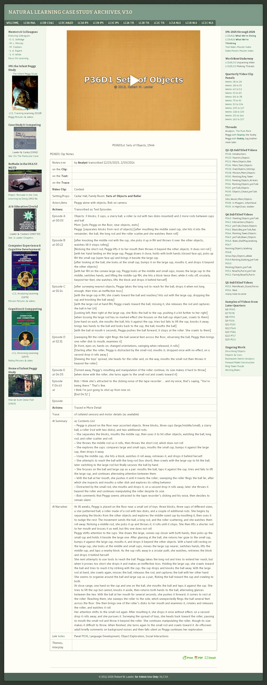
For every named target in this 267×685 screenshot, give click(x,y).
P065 (232, 309)
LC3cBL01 (230, 62)
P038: (228, 202)
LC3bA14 (240, 35)
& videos (28, 116)
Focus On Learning (18, 58)
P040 (228, 218)
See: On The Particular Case (23, 156)
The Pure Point (243, 130)
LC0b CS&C (47, 22)
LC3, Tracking (16, 113)
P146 (233, 328)
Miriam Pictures (16, 300)
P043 (228, 229)
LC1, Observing (20, 353)
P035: (228, 187)
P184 (233, 331)
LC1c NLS (207, 22)
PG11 (233, 339)
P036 (85, 636)
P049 (228, 259)
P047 (228, 244)
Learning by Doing (18, 198)
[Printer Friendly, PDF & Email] (199, 657)
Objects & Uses (233, 354)
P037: (228, 195)
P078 (232, 313)
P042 (228, 225)
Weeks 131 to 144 (234, 115)
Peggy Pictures (16, 116)
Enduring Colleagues (19, 35)
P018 (228, 153)
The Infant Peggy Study (25, 73)
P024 (228, 165)
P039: (228, 206)
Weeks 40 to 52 (233, 89)
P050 (228, 263)
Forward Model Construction (239, 362)
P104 (232, 320)
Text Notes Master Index (238, 46)
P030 (228, 176)
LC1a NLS (175, 22)
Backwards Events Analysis (239, 358)
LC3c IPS (113, 22)
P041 (228, 222)
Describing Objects (235, 351)
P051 (228, 270)
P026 (228, 168)
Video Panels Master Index (239, 50)
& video (29, 360)
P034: (228, 184)
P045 (228, 237)
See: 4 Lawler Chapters (20, 237)
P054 (228, 290)
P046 (228, 240)
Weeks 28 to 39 (233, 85)
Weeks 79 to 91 (233, 100)
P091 (232, 316)
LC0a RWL (29, 22)
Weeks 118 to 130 (234, 111)
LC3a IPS (83, 22)
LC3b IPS (98, 22)
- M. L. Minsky (15, 43)
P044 (228, 233)
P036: (228, 191)
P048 (228, 252)
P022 (228, 161)
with (238, 134)
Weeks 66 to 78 (233, 96)
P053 (228, 286)
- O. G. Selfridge (16, 39)
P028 (228, 172)
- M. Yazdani (15, 46)
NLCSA (164, 676)
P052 (228, 274)
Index (61, 636)
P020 (228, 157)
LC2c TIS (159, 22)
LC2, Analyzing (20, 293)
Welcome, (12, 22)
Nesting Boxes (232, 369)
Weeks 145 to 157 (234, 119)
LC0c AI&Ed (66, 22)
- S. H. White (14, 54)
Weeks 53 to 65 (233, 92)
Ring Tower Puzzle (234, 366)
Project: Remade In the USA (23, 194)
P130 (233, 324)
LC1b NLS (191, 22)
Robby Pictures (16, 360)
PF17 (233, 335)
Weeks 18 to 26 (233, 81)
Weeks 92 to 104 (234, 104)
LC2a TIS (128, 22)
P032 (228, 180)
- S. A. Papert (15, 50)
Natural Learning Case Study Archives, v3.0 (70, 12)
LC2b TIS (144, 22)
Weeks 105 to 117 (234, 107)
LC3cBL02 (230, 66)
